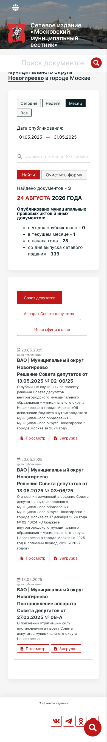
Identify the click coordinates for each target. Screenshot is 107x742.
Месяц (75, 103)
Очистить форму (64, 175)
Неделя (53, 103)
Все (24, 112)
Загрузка (67, 438)
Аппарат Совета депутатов (49, 313)
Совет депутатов (39, 297)
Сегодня (29, 103)
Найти (28, 175)
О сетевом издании (54, 703)
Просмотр (34, 438)
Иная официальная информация (52, 331)
